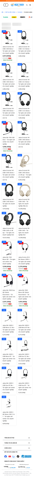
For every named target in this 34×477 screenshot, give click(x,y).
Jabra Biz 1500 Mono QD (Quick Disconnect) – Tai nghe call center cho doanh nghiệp (24, 294)
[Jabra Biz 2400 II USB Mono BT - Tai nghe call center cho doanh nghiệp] (9, 345)
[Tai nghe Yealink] (5, 17)
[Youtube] (9, 456)
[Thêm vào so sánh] (4, 31)
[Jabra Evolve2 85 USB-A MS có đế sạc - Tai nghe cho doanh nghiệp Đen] (9, 219)
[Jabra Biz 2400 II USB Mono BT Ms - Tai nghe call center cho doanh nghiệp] (25, 316)
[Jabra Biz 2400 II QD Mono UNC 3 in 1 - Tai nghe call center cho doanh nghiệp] (9, 403)
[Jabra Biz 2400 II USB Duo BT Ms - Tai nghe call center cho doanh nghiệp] (9, 374)
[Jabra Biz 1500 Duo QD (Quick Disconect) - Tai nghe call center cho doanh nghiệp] (9, 281)
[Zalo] (14, 456)
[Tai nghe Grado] (22, 17)
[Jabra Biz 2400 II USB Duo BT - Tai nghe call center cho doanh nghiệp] (25, 374)
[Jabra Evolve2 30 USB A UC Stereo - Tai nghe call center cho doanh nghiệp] (25, 70)
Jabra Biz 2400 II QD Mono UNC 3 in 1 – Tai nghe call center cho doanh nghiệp (9, 416)
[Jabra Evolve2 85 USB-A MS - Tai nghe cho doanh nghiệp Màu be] (25, 190)
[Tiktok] (18, 456)
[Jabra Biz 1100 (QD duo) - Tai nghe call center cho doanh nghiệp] (9, 128)
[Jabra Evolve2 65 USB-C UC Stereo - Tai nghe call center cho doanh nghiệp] (25, 99)
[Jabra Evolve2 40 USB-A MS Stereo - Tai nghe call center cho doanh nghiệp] (9, 161)
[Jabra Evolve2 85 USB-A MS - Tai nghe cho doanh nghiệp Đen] (25, 219)
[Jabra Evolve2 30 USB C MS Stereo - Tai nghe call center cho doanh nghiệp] (9, 70)
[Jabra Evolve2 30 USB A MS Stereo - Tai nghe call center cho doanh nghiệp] (9, 99)
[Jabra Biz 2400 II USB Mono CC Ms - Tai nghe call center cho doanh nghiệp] (9, 316)
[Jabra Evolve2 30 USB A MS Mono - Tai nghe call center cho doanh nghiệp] (9, 37)
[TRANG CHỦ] (2, 12)
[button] (17, 438)
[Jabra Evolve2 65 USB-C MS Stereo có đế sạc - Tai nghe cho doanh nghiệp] (25, 161)
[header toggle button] (5, 5)
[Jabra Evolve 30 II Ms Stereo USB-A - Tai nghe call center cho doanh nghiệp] (25, 248)
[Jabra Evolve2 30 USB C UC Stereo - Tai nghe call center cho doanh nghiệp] (25, 37)
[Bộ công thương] (26, 456)
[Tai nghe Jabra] (14, 17)
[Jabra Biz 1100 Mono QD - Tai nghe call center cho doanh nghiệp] (9, 248)
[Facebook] (5, 456)
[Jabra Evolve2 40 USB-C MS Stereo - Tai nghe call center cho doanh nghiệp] (25, 128)
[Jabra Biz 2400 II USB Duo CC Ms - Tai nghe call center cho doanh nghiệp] (25, 345)
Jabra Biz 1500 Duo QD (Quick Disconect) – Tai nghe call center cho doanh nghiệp (9, 294)
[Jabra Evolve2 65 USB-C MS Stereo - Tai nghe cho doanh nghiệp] (9, 190)
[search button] (27, 5)
